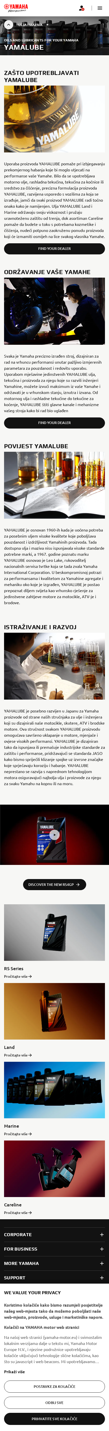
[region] (54, 1357)
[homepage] (16, 8)
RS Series (13, 968)
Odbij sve (54, 1402)
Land (9, 1047)
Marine (11, 1126)
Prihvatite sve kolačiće (54, 1418)
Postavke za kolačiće (55, 1386)
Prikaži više (14, 1371)
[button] (100, 8)
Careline (13, 1204)
